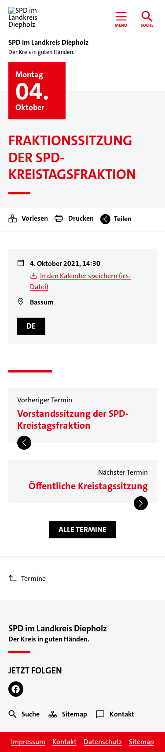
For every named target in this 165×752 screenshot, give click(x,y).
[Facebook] (16, 689)
